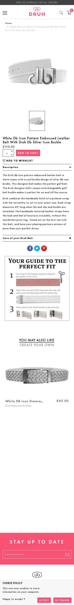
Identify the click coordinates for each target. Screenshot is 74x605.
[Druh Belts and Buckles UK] (37, 12)
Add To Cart (28, 153)
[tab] (37, 167)
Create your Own (37, 345)
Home (8, 23)
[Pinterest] (44, 248)
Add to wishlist (19, 160)
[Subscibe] (67, 554)
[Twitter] (37, 248)
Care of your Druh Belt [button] (18, 238)
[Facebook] (30, 248)
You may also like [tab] (36, 340)
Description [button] (10, 167)
